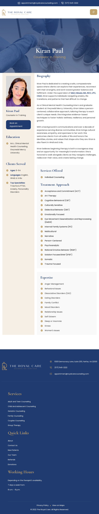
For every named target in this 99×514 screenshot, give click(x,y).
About (10, 441)
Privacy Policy (43, 505)
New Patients (13, 450)
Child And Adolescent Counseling (22, 406)
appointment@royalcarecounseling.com (39, 3)
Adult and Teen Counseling (19, 401)
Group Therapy (14, 425)
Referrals (11, 459)
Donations (12, 464)
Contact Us (12, 445)
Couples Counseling (16, 420)
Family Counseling (15, 416)
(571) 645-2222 (71, 3)
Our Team (12, 455)
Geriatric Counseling (16, 411)
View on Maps (58, 505)
